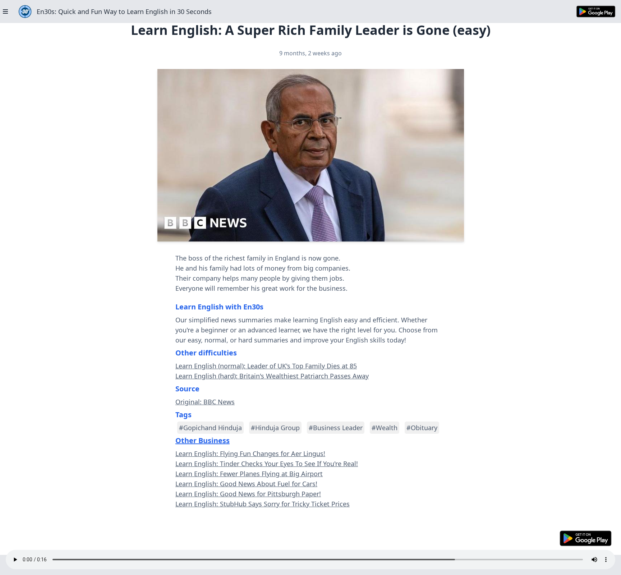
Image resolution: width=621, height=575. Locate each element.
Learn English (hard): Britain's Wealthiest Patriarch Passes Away (272, 376)
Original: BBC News (205, 401)
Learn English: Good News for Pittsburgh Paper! (248, 493)
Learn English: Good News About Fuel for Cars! (246, 483)
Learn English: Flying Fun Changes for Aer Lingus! (250, 453)
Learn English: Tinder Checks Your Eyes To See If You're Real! (266, 463)
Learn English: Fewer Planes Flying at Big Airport (249, 473)
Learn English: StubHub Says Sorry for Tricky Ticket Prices (262, 504)
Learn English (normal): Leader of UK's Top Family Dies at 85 (266, 366)
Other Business (202, 440)
